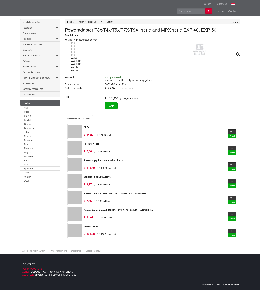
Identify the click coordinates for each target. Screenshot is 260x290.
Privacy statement (58, 250)
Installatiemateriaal (31, 22)
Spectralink (29, 168)
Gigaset (27, 123)
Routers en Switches (32, 44)
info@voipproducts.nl (62, 274)
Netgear (28, 136)
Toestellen (27, 27)
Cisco (26, 111)
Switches (27, 60)
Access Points (29, 66)
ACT (26, 107)
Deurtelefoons (29, 33)
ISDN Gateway (30, 94)
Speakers (27, 49)
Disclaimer (76, 250)
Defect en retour (93, 250)
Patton (27, 144)
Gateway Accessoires (33, 88)
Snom (27, 164)
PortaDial (28, 156)
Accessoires (28, 83)
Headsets (27, 38)
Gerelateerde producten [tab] (78, 118)
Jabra (26, 132)
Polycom (28, 152)
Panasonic (29, 140)
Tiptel (26, 172)
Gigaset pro (29, 127)
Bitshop (237, 284)
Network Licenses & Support (36, 77)
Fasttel (27, 119)
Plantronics (29, 148)
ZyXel (26, 180)
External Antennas (31, 72)
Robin (27, 160)
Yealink (27, 176)
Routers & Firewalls (32, 55)
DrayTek (28, 115)
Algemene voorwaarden (33, 250)
